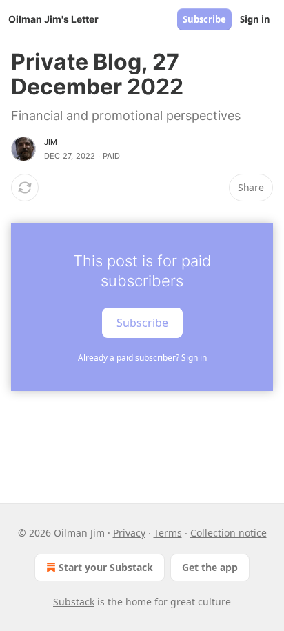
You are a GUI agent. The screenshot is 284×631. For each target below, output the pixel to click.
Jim (51, 142)
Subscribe (204, 19)
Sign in (255, 19)
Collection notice (228, 532)
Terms (168, 532)
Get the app (210, 567)
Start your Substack (106, 567)
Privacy (129, 532)
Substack (73, 601)
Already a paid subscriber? (142, 357)
